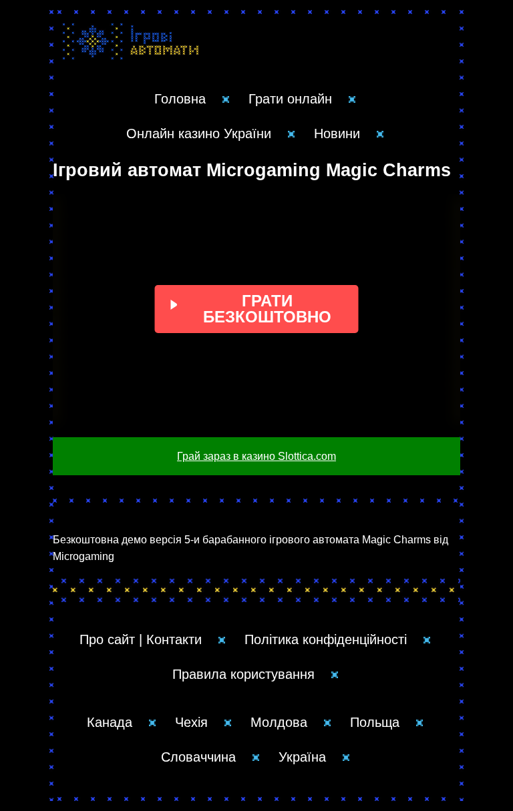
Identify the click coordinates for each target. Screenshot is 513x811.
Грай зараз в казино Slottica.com (256, 456)
